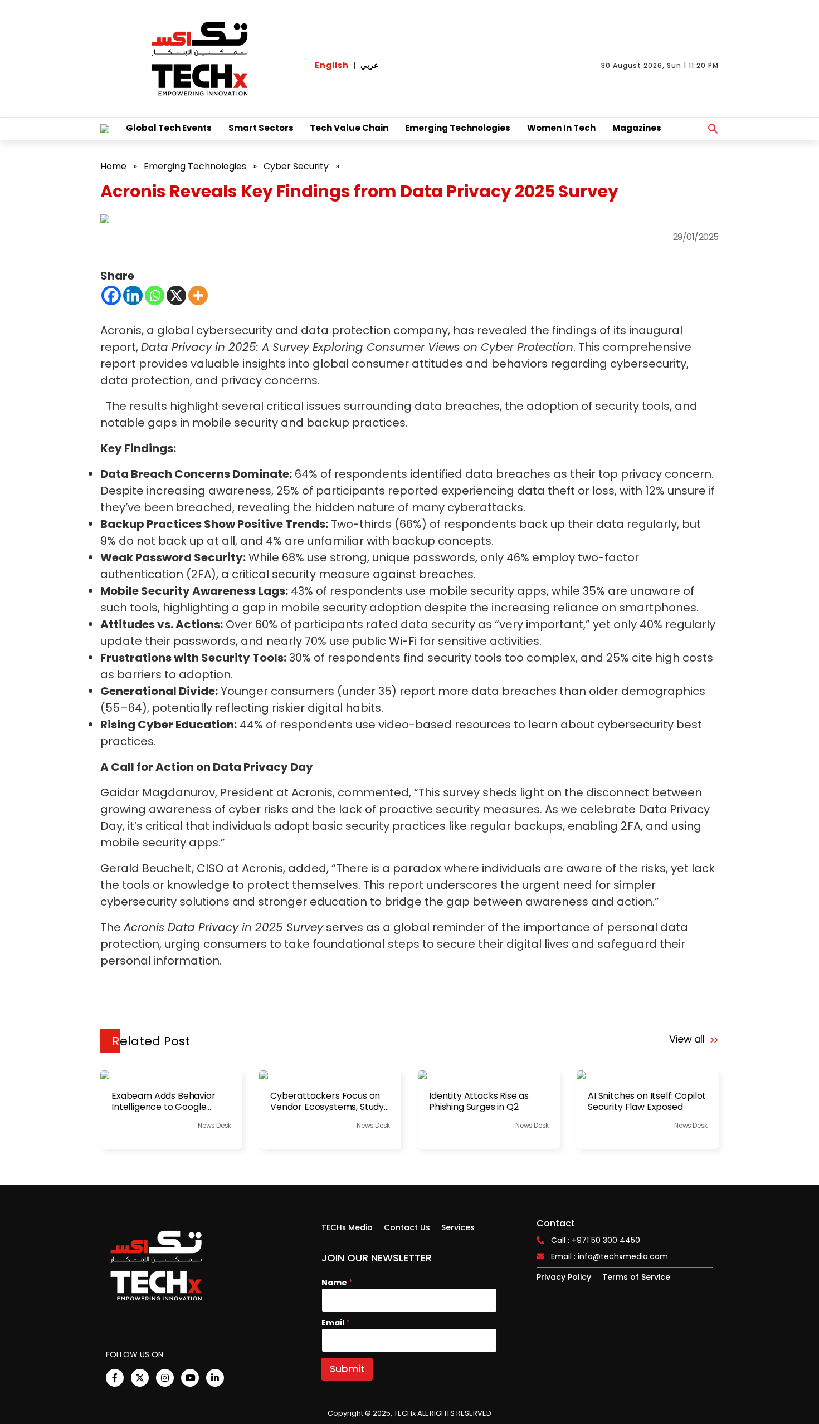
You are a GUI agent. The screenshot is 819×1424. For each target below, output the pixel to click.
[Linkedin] (133, 295)
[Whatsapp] (154, 295)
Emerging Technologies (457, 128)
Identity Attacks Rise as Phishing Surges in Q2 (479, 1101)
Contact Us (407, 1227)
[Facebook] (111, 295)
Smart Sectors (261, 128)
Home (113, 166)
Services (458, 1227)
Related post (151, 1041)
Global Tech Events (169, 128)
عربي (369, 65)
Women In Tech (561, 128)
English (332, 65)
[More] (198, 295)
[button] (713, 128)
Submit (347, 1369)
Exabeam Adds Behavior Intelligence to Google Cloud (163, 1101)
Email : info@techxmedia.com (609, 1256)
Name (337, 1283)
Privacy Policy (564, 1277)
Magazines (636, 128)
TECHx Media (347, 1227)
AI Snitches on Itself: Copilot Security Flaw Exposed (647, 1101)
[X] (176, 295)
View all (688, 1039)
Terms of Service (636, 1277)
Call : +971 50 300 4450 (595, 1240)
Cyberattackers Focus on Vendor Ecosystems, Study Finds (327, 1101)
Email (335, 1323)
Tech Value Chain (349, 128)
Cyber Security (296, 166)
